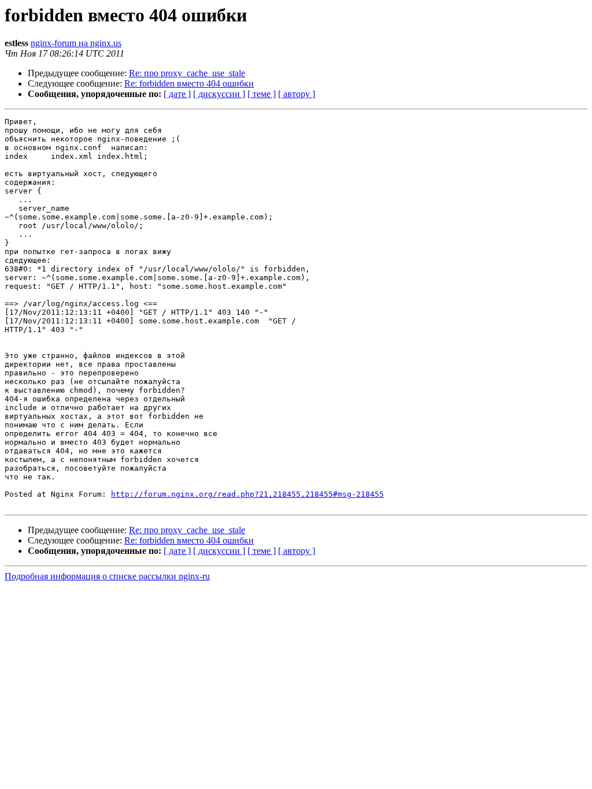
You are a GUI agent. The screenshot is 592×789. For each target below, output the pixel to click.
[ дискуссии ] (219, 94)
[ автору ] (296, 94)
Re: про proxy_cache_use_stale (187, 73)
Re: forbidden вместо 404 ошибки (189, 83)
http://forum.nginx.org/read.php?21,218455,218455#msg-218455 (247, 494)
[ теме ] (261, 94)
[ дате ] (177, 94)
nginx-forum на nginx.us (76, 43)
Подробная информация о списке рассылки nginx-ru (107, 576)
